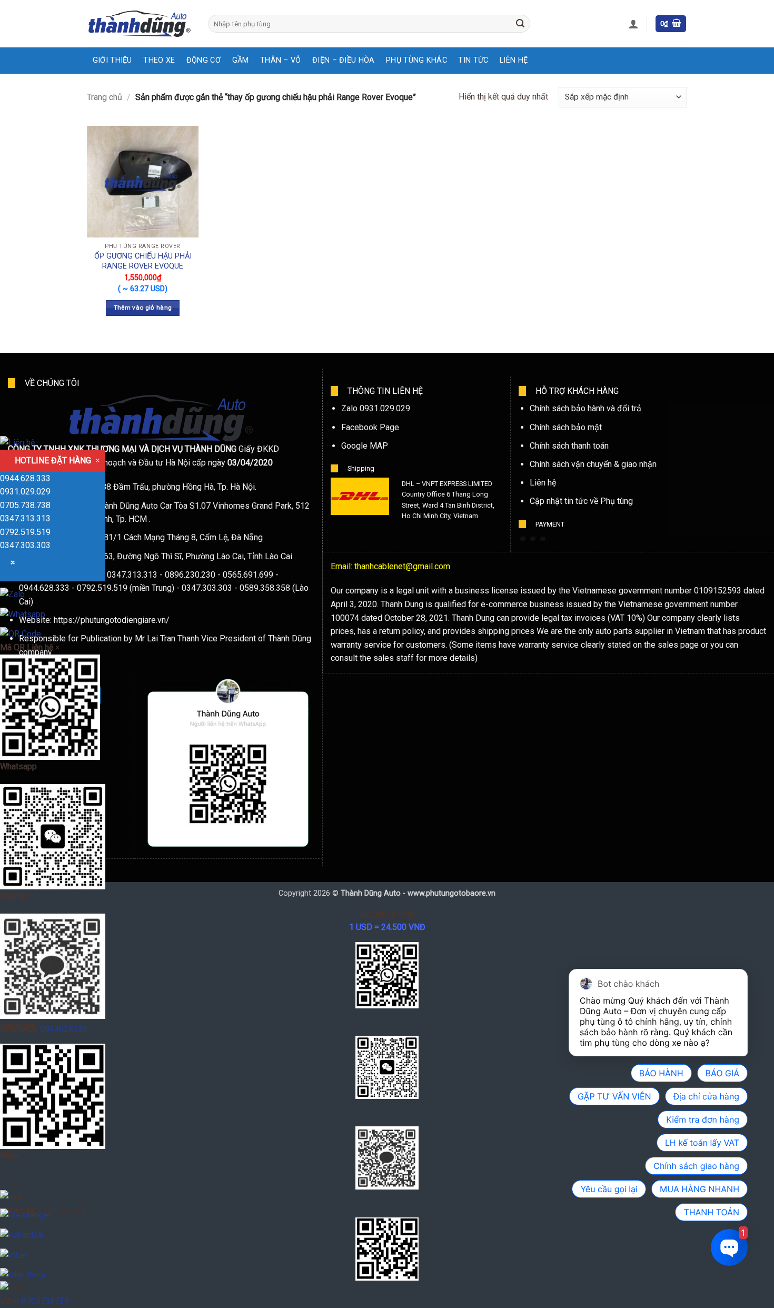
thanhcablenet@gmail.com (402, 566)
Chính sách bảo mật (566, 427)
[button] (633, 23)
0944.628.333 (25, 478)
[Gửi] (520, 24)
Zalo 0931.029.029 (375, 408)
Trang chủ (104, 97)
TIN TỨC (473, 60)
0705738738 (45, 1301)
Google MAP (364, 446)
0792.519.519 (25, 532)
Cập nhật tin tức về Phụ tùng (581, 501)
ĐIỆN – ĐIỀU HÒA (343, 60)
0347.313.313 (25, 518)
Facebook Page (370, 427)
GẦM (240, 60)
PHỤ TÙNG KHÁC (416, 60)
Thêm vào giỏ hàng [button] (143, 307)
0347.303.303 (25, 545)
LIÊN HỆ (514, 60)
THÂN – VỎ (280, 60)
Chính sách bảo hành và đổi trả (585, 408)
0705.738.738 (25, 505)
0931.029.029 (25, 492)
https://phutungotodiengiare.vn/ (112, 620)
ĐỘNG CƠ (203, 60)
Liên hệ (543, 483)
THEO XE (159, 60)
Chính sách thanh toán (569, 446)
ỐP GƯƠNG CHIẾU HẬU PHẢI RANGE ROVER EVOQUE (143, 261)
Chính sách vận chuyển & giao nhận (593, 464)
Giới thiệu (112, 60)
